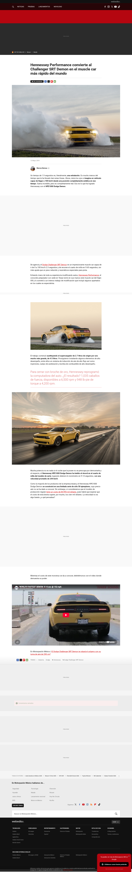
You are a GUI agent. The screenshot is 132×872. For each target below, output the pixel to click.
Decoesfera (95, 834)
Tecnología (34, 789)
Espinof (46, 834)
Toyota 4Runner (86, 776)
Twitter (112, 7)
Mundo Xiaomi (16, 842)
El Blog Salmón (112, 831)
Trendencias (95, 831)
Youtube (115, 7)
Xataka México (16, 855)
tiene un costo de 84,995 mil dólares (61, 492)
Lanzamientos (44, 7)
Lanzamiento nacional (38, 796)
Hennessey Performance (89, 275)
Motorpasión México (81, 855)
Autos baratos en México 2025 (33, 776)
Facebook (105, 7)
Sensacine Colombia (49, 858)
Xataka (14, 831)
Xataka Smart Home (17, 839)
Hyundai (15, 792)
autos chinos (16, 796)
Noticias (20, 7)
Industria (41, 660)
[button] (43, 168)
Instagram (108, 7)
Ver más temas (18, 805)
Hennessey (57, 660)
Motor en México (36, 800)
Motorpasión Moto (81, 834)
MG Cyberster (97, 776)
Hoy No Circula (54, 796)
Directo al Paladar (65, 831)
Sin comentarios (37, 81)
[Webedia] (115, 1)
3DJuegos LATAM (33, 855)
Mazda (35, 52)
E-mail (55, 81)
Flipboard (52, 81)
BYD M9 (61, 776)
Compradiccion (96, 837)
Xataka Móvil (16, 834)
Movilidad (58, 7)
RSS (91, 804)
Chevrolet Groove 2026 (73, 776)
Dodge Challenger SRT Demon (54, 265)
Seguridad (15, 789)
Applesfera (15, 837)
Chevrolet (53, 789)
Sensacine (47, 831)
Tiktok (119, 7)
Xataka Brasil (16, 858)
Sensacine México (49, 855)
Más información (68, 870)
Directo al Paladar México (65, 855)
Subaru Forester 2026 (110, 776)
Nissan (29, 52)
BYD (13, 800)
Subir (114, 822)
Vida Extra (31, 834)
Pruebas (31, 7)
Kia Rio (52, 800)
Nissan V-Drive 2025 (50, 776)
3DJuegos (31, 831)
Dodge (48, 660)
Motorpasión (79, 831)
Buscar (116, 814)
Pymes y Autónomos (113, 834)
